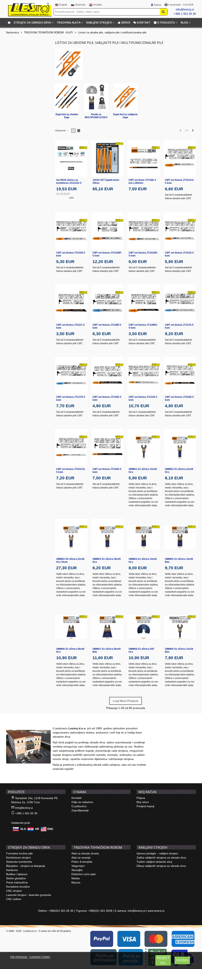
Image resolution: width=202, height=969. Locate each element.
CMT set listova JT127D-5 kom (70, 398)
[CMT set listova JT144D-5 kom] (107, 375)
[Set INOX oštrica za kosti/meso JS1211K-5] (71, 158)
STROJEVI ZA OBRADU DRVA (32, 22)
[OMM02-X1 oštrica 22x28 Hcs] (180, 447)
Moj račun (143, 802)
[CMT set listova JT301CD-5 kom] (71, 447)
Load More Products (125, 700)
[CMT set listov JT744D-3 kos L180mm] (143, 158)
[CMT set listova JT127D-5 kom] (71, 375)
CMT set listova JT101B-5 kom (70, 254)
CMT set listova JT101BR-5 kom (143, 254)
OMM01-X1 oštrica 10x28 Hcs (143, 470)
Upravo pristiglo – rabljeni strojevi (157, 853)
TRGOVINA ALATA (68, 22)
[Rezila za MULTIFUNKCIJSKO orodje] (96, 97)
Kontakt (144, 22)
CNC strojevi (14, 890)
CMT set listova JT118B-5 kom (107, 326)
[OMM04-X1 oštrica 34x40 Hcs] (143, 537)
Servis (125, 22)
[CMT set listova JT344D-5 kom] (107, 447)
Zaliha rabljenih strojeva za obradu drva (161, 857)
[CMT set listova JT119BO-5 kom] (143, 303)
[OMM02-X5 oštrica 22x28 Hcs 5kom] (71, 537)
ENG (50, 828)
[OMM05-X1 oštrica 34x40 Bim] (180, 537)
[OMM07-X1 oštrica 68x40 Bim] (107, 627)
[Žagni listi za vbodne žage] (66, 97)
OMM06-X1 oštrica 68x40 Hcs (70, 650)
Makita (75, 878)
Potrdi (182, 960)
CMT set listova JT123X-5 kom (179, 326)
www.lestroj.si (156, 910)
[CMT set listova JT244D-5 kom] (180, 375)
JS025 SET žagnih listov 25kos (106, 181)
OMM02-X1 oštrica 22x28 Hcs (179, 470)
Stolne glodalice (16, 878)
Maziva (75, 882)
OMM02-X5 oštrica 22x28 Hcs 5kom (70, 560)
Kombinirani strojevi (18, 857)
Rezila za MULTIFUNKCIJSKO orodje (96, 116)
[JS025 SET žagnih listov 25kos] (107, 158)
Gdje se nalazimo (82, 802)
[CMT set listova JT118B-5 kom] (107, 303)
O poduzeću (166, 22)
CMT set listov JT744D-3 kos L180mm (142, 181)
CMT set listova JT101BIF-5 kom (107, 254)
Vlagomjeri (78, 865)
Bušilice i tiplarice (16, 874)
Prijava (141, 797)
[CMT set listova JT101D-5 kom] (180, 230)
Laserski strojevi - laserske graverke (28, 894)
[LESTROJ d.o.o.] (29, 8)
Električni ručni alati (83, 874)
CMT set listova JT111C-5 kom (70, 326)
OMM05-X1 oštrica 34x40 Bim (179, 560)
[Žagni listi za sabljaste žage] (125, 97)
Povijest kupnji (145, 806)
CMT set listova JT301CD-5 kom (70, 470)
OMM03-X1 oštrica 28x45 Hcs (107, 560)
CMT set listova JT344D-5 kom (107, 470)
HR (37, 828)
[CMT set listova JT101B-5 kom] (71, 230)
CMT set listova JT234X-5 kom (143, 398)
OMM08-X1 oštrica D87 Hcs (141, 650)
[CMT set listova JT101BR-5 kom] (143, 230)
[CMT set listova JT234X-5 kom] (143, 375)
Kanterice (12, 870)
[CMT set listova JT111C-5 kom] (71, 303)
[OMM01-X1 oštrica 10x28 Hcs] (143, 447)
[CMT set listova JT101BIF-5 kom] (107, 230)
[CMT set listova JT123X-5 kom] (180, 303)
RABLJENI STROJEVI (99, 22)
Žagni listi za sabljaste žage (125, 116)
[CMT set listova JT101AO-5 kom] (180, 158)
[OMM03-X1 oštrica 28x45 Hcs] (107, 537)
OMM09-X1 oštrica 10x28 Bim (179, 650)
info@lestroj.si (185, 9)
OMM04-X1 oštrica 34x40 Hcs (143, 560)
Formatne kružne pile (19, 853)
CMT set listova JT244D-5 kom (179, 398)
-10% (71, 198)
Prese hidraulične (17, 882)
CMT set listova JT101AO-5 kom (179, 181)
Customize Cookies (39, 957)
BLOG (184, 22)
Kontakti (76, 797)
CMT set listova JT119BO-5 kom (143, 326)
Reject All (163, 960)
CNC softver (13, 899)
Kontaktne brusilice (18, 886)
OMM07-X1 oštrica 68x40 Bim (107, 650)
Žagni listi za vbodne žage (66, 116)
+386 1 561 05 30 (185, 13)
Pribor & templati (81, 861)
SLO (23, 828)
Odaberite (60, 130)
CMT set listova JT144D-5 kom (107, 398)
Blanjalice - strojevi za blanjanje (25, 865)
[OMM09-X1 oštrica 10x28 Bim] (180, 627)
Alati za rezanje (81, 857)
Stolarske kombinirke (19, 861)
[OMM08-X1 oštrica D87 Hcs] (143, 627)
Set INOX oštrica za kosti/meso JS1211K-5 (68, 181)
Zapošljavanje (80, 810)
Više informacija (19, 957)
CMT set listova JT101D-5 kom (179, 254)
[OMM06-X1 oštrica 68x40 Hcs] (71, 627)
